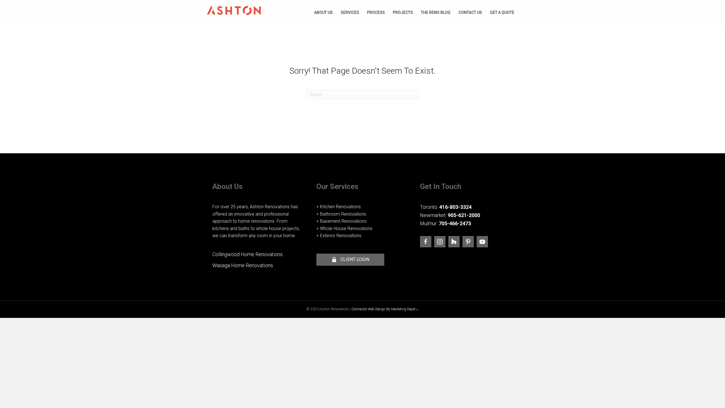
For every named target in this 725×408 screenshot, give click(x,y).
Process (376, 12)
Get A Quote (502, 12)
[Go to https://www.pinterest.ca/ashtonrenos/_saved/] (468, 241)
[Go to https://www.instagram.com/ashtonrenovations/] (439, 241)
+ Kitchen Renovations (338, 206)
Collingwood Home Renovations (247, 254)
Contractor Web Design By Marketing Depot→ (385, 309)
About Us (323, 12)
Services (350, 12)
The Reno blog (436, 12)
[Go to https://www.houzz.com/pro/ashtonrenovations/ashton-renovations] (454, 241)
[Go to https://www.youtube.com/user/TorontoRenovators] (482, 241)
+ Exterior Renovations (338, 235)
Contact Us (470, 12)
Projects (403, 12)
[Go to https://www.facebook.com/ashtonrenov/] (425, 241)
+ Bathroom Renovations (341, 214)
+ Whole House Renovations (344, 228)
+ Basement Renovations (341, 221)
